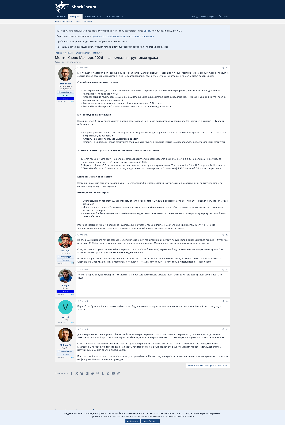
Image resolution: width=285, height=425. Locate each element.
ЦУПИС (147, 30)
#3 (227, 269)
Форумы (75, 16)
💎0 (72, 101)
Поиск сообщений (83, 21)
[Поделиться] (223, 68)
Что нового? (91, 16)
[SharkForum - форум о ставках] (75, 7)
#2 (227, 235)
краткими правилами (142, 35)
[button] (100, 16)
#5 (227, 329)
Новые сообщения (63, 21)
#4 (227, 301)
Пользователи (112, 16)
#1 (227, 67)
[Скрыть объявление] (227, 28)
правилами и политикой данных (110, 35)
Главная (61, 16)
